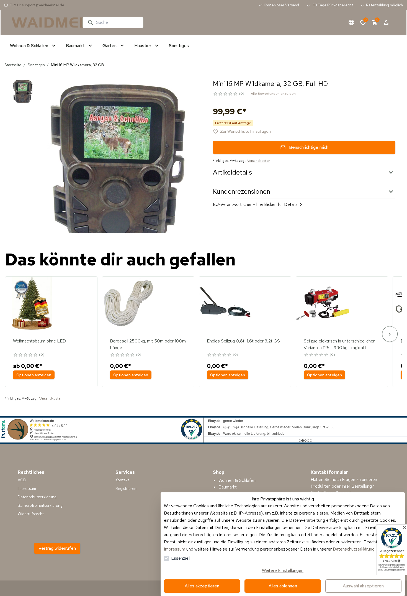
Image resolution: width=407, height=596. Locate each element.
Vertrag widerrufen (57, 548)
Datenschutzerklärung (354, 549)
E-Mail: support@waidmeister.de (37, 5)
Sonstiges (36, 64)
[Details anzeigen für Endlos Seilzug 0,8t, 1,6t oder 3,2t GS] (225, 303)
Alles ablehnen (283, 586)
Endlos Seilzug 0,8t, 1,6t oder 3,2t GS (243, 341)
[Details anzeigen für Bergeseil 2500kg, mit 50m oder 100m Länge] (128, 303)
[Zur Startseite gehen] (45, 22)
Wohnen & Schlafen (237, 480)
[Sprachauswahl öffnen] (351, 22)
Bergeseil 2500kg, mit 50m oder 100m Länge (148, 344)
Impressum (174, 549)
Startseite (12, 64)
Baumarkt (227, 487)
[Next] (390, 334)
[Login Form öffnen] (386, 22)
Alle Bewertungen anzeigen (273, 93)
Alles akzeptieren (202, 586)
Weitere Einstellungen (282, 570)
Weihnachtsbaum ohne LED (39, 341)
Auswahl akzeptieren (363, 586)
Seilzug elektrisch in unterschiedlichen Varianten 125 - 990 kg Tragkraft (339, 344)
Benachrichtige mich (308, 147)
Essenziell (180, 558)
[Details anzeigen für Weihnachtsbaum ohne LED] (31, 303)
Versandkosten (258, 160)
